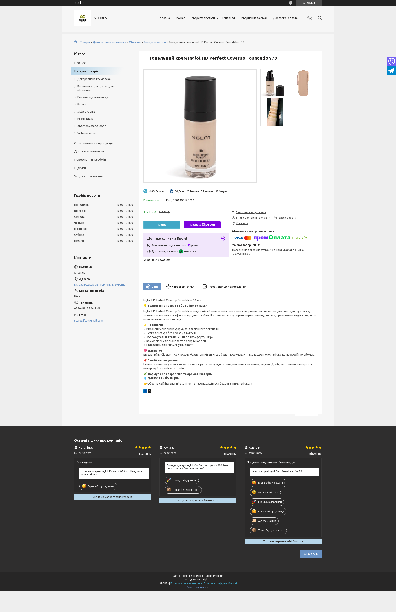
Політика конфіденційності (220, 583)
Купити (162, 224)
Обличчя (135, 42)
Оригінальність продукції (93, 143)
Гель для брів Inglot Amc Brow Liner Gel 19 (277, 471)
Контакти (228, 18)
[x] (149, 391)
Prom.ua (218, 575)
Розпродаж (85, 118)
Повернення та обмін (254, 18)
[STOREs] (82, 18)
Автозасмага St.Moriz (91, 126)
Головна (164, 18)
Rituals (81, 104)
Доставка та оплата (89, 151)
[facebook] (145, 391)
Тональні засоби (155, 42)
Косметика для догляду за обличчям (95, 88)
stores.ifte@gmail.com (88, 320)
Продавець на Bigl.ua (198, 579)
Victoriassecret (87, 133)
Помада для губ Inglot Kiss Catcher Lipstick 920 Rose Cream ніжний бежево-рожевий (197, 467)
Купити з (195, 224)
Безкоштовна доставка (251, 212)
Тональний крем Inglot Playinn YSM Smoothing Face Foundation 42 (111, 473)
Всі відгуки (310, 553)
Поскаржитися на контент (186, 583)
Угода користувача (88, 176)
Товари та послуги (202, 18)
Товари (85, 42)
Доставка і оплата (285, 18)
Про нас (180, 18)
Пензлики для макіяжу (92, 97)
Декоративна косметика (109, 42)
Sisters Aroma (86, 111)
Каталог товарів (86, 71)
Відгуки (80, 168)
